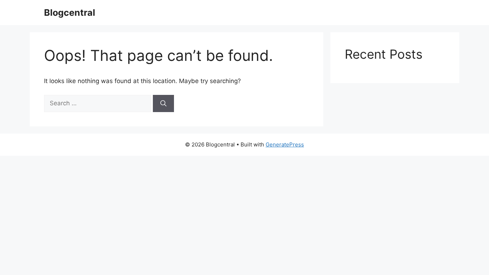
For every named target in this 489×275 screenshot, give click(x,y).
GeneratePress (285, 144)
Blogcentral (69, 12)
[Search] (163, 103)
